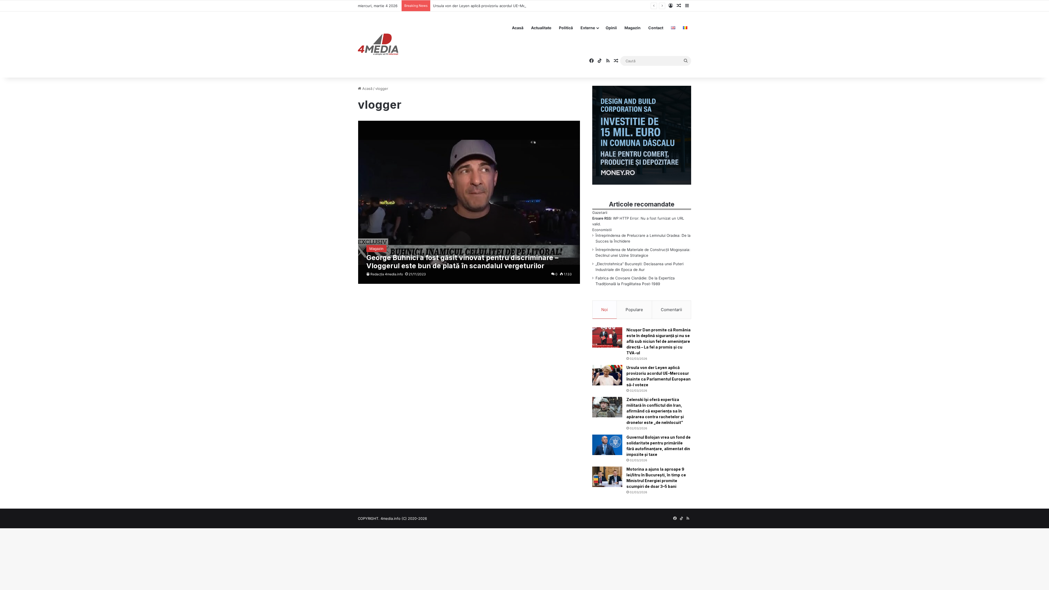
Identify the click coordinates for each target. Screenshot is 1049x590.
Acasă (517, 27)
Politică (566, 27)
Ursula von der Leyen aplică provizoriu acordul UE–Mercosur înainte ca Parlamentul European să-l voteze (522, 6)
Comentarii (671, 309)
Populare (634, 309)
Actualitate (541, 27)
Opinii (611, 27)
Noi (604, 309)
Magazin (632, 27)
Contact (655, 27)
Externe (588, 27)
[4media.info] (378, 44)
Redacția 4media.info (386, 274)
